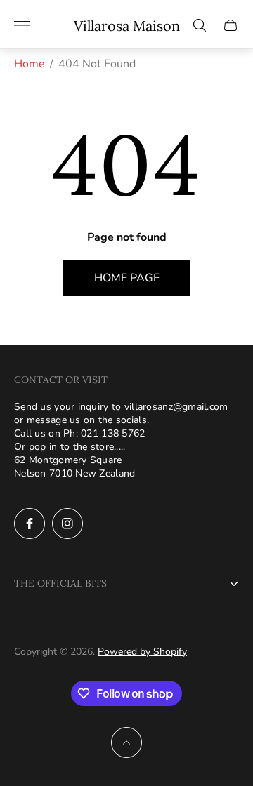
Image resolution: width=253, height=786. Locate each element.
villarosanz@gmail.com (176, 406)
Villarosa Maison (127, 26)
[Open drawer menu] (21, 25)
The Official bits (60, 583)
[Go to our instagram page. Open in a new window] (67, 523)
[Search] (199, 25)
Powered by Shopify (142, 651)
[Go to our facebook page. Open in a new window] (29, 523)
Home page (127, 278)
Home (29, 64)
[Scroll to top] (126, 742)
